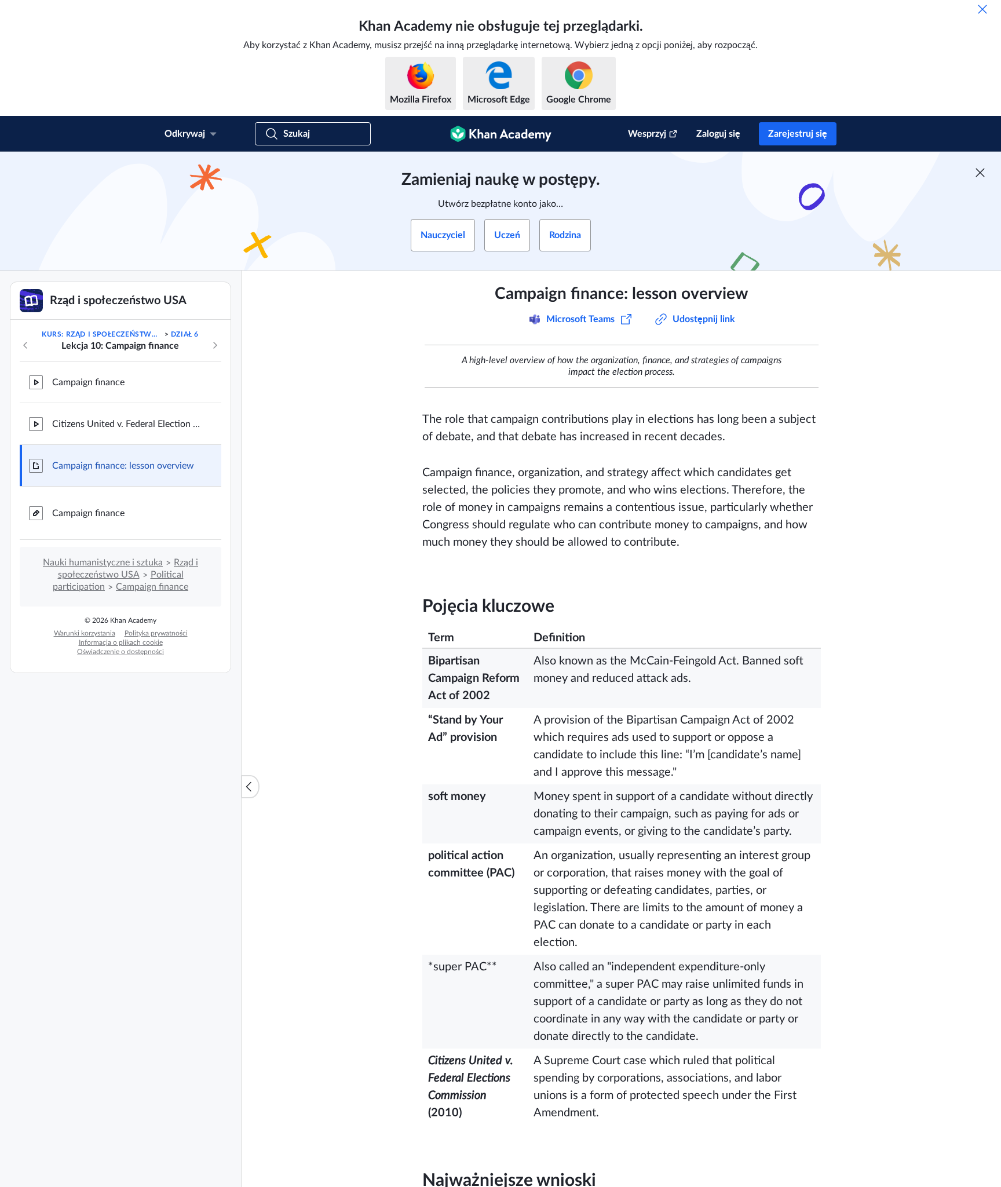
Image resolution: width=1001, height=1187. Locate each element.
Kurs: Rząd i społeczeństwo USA (102, 334)
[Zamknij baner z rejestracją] (980, 172)
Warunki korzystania (84, 633)
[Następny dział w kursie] (215, 345)
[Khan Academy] (500, 133)
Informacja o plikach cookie (121, 642)
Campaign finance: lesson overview (123, 465)
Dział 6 (185, 334)
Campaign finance (88, 382)
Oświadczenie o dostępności (120, 651)
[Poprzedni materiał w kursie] (25, 345)
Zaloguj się (718, 133)
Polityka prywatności (156, 633)
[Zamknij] (982, 9)
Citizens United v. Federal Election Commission (127, 424)
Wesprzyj (647, 133)
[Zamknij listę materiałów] (250, 786)
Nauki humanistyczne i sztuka (103, 562)
